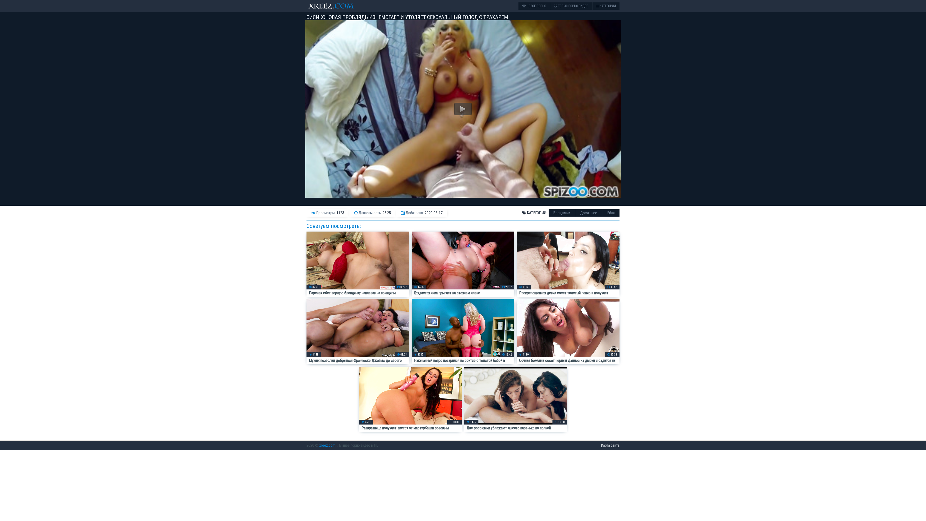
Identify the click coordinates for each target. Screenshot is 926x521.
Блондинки (561, 213)
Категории (607, 6)
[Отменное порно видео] (335, 6)
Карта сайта (610, 445)
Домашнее (588, 213)
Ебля (611, 213)
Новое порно (536, 6)
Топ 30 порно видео (572, 6)
